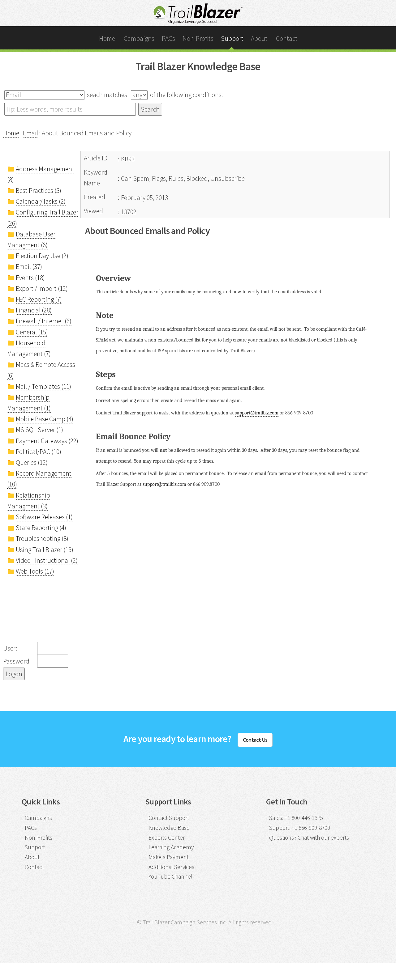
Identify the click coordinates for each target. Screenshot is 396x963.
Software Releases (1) (44, 517)
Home (107, 38)
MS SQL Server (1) (39, 430)
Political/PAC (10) (38, 452)
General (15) (32, 332)
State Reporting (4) (41, 528)
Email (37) (29, 266)
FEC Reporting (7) (39, 299)
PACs (168, 38)
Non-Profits (198, 38)
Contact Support (168, 817)
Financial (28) (34, 310)
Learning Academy (171, 847)
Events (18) (30, 278)
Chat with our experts (323, 837)
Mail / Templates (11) (43, 386)
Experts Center (166, 837)
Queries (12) (32, 462)
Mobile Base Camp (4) (44, 419)
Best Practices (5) (38, 190)
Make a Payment (168, 857)
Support (232, 38)
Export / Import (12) (42, 288)
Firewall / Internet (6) (43, 321)
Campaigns (139, 38)
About (259, 38)
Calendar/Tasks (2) (41, 201)
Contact (286, 38)
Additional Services (171, 867)
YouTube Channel (170, 876)
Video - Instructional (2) (47, 560)
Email (30, 133)
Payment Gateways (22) (47, 441)
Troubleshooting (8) (42, 538)
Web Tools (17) (35, 571)
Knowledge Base (169, 827)
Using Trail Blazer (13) (44, 549)
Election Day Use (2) (42, 256)
